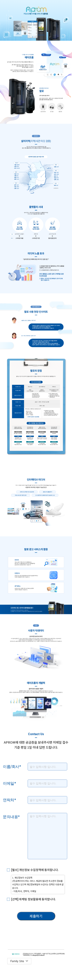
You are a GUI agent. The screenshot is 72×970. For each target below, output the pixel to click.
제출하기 (36, 915)
